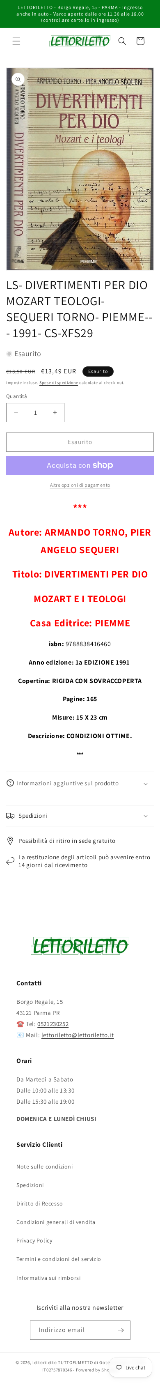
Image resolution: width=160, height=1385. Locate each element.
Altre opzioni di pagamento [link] (80, 485)
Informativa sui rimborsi (48, 1277)
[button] (16, 41)
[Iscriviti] (121, 1330)
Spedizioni (30, 1185)
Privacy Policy (34, 1240)
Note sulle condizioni (44, 1166)
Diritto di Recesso (39, 1203)
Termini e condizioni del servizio (58, 1259)
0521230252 (53, 1024)
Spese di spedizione (58, 382)
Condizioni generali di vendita (56, 1222)
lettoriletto (44, 1362)
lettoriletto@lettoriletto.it (77, 1035)
